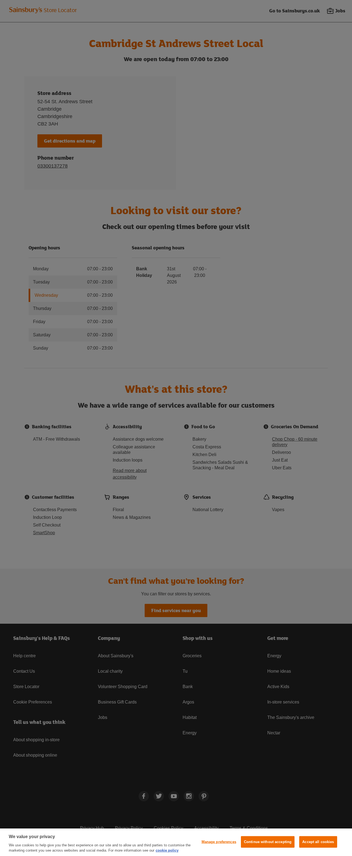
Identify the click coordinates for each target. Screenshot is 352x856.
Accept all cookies (318, 842)
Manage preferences (219, 842)
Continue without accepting (268, 842)
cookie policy (167, 850)
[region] (176, 842)
